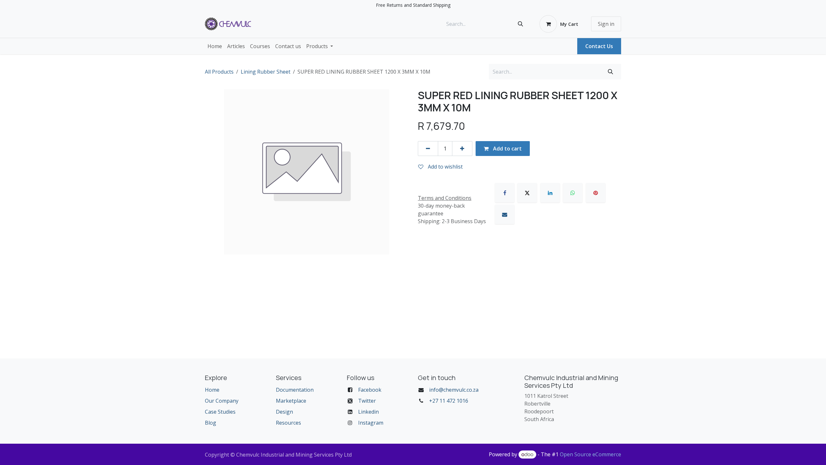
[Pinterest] (595, 192)
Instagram (370, 422)
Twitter (367, 400)
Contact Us (599, 46)
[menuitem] (215, 46)
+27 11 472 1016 (448, 400)
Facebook (369, 389)
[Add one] (462, 148)
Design (284, 411)
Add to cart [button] (507, 148)
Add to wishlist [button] (445, 166)
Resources (288, 422)
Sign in (606, 23)
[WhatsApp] (572, 192)
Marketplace (291, 400)
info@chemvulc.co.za (453, 389)
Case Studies (220, 411)
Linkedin (368, 411)
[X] (527, 192)
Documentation (295, 389)
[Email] (504, 214)
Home (212, 389)
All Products (219, 71)
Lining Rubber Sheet (265, 71)
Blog (210, 422)
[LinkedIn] (550, 192)
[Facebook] (504, 192)
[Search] (520, 24)
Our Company (221, 400)
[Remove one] (428, 148)
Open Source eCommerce (590, 454)
